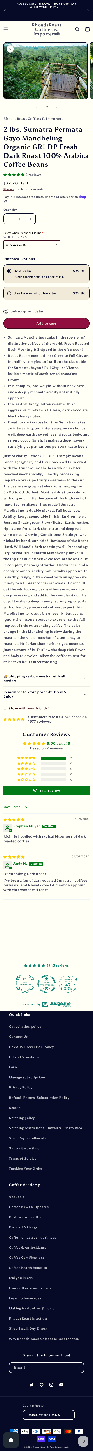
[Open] (11, 1440)
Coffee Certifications (27, 1258)
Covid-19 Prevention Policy (31, 1047)
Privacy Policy (20, 1087)
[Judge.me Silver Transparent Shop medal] (46, 984)
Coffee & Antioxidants (27, 1248)
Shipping (8, 189)
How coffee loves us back (30, 1288)
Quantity (10, 209)
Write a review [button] (46, 790)
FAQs (13, 1067)
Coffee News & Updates (29, 1207)
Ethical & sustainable (27, 1057)
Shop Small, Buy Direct (28, 1329)
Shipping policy (22, 1118)
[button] (6, 29)
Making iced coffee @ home (32, 1308)
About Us (16, 1197)
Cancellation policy (25, 1027)
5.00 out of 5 (58, 744)
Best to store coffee (25, 1217)
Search (15, 1108)
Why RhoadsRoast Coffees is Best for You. (44, 1339)
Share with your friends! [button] (29, 708)
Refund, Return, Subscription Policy (39, 1098)
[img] (14, 820)
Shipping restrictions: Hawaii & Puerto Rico (45, 1128)
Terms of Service (23, 1158)
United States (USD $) (44, 1414)
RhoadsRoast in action (28, 1318)
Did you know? (21, 1278)
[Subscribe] (79, 1367)
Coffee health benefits (28, 1268)
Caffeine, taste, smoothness (32, 1237)
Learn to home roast (26, 1298)
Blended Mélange (23, 1227)
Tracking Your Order (25, 1169)
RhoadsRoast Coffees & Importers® (51, 1447)
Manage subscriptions (27, 1077)
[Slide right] (56, 107)
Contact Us (18, 1037)
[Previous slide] (5, 10)
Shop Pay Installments (27, 1138)
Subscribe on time (24, 1148)
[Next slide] (88, 10)
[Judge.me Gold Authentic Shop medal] (25, 984)
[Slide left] (37, 107)
